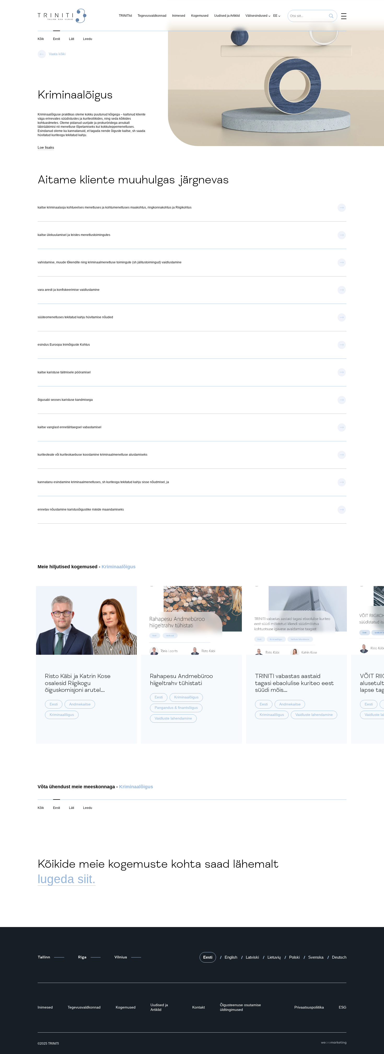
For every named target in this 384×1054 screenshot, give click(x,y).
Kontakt (198, 1007)
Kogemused (199, 16)
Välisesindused (256, 16)
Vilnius (120, 957)
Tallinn (44, 957)
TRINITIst (125, 16)
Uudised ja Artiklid (227, 16)
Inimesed (178, 16)
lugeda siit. (67, 879)
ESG (342, 1007)
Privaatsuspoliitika (309, 1007)
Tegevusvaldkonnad (152, 16)
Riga (82, 957)
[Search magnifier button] (331, 16)
